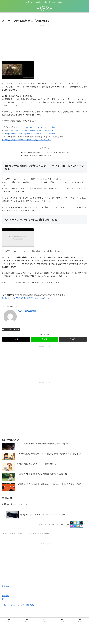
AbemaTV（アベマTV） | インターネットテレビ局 (33, 127)
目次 (41, 148)
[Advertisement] (44, 42)
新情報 (17, 329)
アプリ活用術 (8, 329)
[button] (73, 339)
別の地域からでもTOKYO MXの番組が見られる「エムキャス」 (26, 140)
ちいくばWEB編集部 (27, 311)
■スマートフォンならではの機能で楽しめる (36, 155)
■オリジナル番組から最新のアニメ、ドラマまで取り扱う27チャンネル (45, 152)
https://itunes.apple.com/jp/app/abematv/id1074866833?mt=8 (29, 134)
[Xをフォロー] (19, 315)
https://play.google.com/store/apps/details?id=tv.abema (30, 130)
